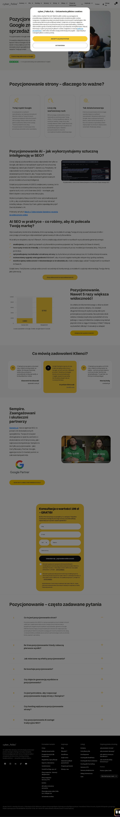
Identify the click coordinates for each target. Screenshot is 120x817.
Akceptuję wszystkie (60, 39)
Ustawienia (60, 45)
